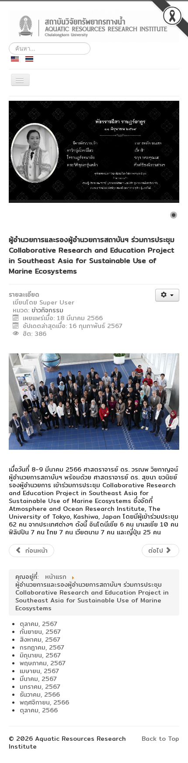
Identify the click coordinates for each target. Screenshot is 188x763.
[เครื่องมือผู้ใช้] (167, 295)
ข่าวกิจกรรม (47, 310)
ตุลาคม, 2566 (39, 710)
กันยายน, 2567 (40, 631)
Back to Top (160, 738)
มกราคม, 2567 (40, 686)
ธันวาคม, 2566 (40, 694)
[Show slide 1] (173, 215)
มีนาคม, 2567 (38, 679)
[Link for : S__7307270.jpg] (94, 152)
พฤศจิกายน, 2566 (44, 702)
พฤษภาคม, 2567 (43, 663)
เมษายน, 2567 (39, 671)
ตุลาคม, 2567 (38, 624)
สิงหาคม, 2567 (40, 639)
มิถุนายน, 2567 (40, 655)
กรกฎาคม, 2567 (42, 647)
